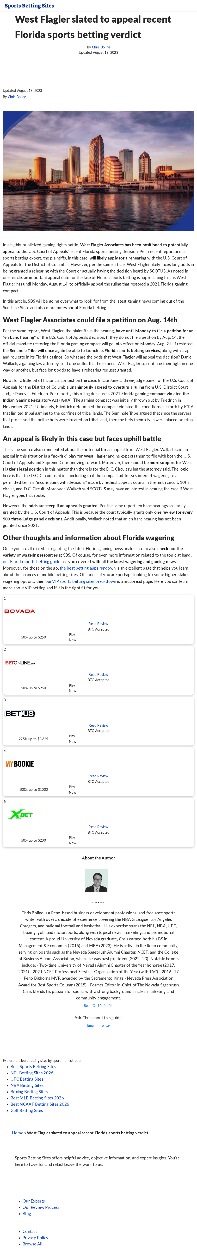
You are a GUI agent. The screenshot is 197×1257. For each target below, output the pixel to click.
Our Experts (34, 1201)
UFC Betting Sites (27, 1079)
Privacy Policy (35, 1238)
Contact (30, 1232)
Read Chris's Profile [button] (98, 1006)
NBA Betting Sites (27, 1086)
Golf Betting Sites (27, 1111)
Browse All (32, 1244)
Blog (27, 1214)
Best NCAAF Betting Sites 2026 (40, 1104)
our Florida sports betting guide (31, 562)
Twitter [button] (105, 1025)
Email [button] (90, 1025)
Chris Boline (101, 47)
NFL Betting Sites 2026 (32, 1073)
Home (17, 1133)
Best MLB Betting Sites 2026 (37, 1098)
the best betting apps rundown (88, 568)
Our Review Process (41, 1207)
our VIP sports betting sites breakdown (80, 581)
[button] (98, 619)
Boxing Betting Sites (29, 1092)
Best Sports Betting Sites (33, 1067)
